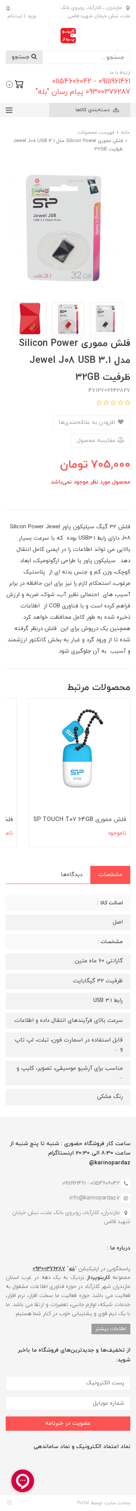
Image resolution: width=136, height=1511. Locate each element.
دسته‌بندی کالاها (93, 110)
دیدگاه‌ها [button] (71, 875)
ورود (31, 16)
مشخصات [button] (110, 875)
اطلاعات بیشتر (111, 1328)
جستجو (21, 57)
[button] (15, 83)
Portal (83, 1503)
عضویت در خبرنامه (68, 1423)
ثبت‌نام (15, 16)
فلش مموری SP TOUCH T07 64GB (79, 819)
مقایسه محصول (97, 441)
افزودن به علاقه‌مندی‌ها (88, 423)
